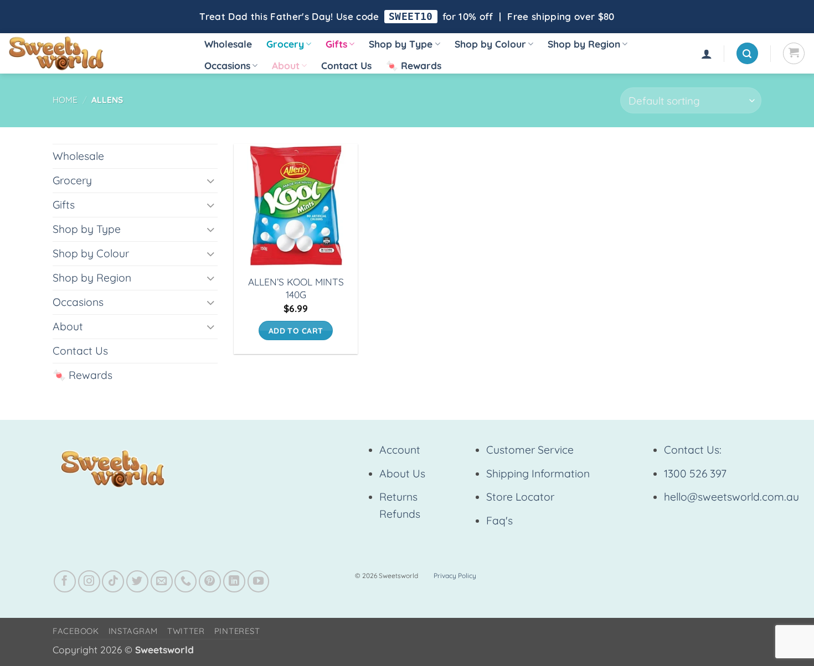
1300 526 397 (695, 473)
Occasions (227, 65)
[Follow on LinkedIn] (234, 581)
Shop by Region (584, 44)
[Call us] (185, 581)
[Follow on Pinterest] (210, 581)
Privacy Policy (455, 575)
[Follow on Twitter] (137, 581)
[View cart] (794, 53)
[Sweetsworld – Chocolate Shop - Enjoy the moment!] (94, 53)
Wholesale (228, 44)
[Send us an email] (162, 581)
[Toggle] (211, 181)
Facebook (76, 631)
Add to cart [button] (296, 330)
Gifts (336, 44)
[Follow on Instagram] (89, 581)
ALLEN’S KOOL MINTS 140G (296, 288)
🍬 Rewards (413, 65)
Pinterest (237, 631)
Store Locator (520, 496)
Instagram (133, 631)
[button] (706, 53)
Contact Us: (693, 449)
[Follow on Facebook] (65, 581)
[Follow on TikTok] (113, 581)
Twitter (186, 631)
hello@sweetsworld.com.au (731, 496)
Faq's (499, 520)
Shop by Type (400, 44)
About (286, 65)
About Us (402, 473)
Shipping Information (538, 473)
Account (399, 449)
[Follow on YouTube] (259, 581)
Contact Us (346, 65)
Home (65, 100)
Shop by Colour (490, 44)
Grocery (285, 44)
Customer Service (530, 449)
